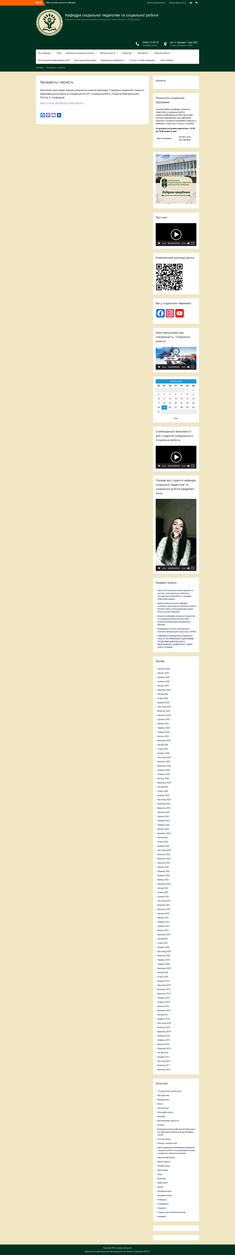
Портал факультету (177, 3)
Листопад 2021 (164, 901)
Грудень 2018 (163, 1019)
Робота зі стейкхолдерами (141, 60)
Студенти (161, 1208)
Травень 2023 (163, 825)
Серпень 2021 (163, 913)
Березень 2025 (164, 740)
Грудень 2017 (163, 1057)
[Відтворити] (159, 243)
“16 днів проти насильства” (169, 1091)
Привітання (162, 1183)
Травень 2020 (163, 964)
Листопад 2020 (164, 951)
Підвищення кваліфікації (111, 60)
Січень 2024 (162, 791)
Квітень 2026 (163, 686)
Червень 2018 (163, 1036)
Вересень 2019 (164, 994)
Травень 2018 (163, 1040)
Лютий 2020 (162, 972)
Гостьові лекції (164, 1139)
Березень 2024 (164, 783)
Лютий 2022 (162, 888)
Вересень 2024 (164, 766)
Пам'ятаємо (162, 1170)
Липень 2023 (163, 816)
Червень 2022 (163, 871)
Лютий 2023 (162, 837)
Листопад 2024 (164, 757)
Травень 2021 (163, 926)
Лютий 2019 (162, 1015)
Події (59, 53)
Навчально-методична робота (80, 53)
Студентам (126, 53)
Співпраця (162, 1200)
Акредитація (163, 1100)
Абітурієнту (143, 53)
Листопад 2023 (164, 799)
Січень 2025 (162, 749)
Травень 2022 (163, 875)
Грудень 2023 (163, 795)
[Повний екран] (192, 243)
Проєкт (160, 1187)
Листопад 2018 (164, 1023)
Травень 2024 (163, 774)
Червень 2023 (163, 821)
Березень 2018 (164, 1048)
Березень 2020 (164, 968)
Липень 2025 (163, 724)
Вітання (160, 1125)
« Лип (175, 418)
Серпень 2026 (163, 669)
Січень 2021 (162, 943)
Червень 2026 (163, 677)
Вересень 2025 (164, 715)
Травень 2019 (163, 1002)
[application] (176, 234)
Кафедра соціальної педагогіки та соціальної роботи (111, 15)
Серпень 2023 (163, 812)
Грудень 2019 (163, 981)
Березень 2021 (164, 934)
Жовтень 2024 (163, 762)
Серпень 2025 (163, 719)
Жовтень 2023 (163, 804)
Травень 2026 (163, 681)
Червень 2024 (163, 770)
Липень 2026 (163, 673)
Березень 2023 (164, 833)
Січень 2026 (162, 698)
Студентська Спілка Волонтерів (171, 1212)
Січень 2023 (162, 842)
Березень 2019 (164, 1010)
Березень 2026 (164, 690)
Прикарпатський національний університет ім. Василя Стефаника (114, 1251)
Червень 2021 (163, 922)
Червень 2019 (163, 998)
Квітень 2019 (163, 1006)
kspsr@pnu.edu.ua (150, 45)
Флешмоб (161, 1216)
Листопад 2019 (164, 985)
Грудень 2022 (163, 846)
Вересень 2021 (164, 909)
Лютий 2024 (162, 787)
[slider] (174, 243)
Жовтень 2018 (163, 1027)
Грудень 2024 (163, 753)
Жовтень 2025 (163, 711)
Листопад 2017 (164, 1061)
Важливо (161, 1116)
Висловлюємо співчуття (168, 1121)
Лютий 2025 (162, 745)
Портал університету (156, 3)
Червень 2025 (163, 728)
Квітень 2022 (163, 880)
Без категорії (163, 1108)
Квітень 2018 (163, 1044)
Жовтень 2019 (163, 989)
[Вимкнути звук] (188, 243)
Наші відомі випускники (85, 60)
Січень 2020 (162, 977)
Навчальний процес (166, 1157)
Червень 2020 (163, 960)
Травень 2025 (163, 732)
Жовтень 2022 (163, 854)
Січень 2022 (162, 892)
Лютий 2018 (162, 1053)
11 (164, 399)
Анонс (160, 1104)
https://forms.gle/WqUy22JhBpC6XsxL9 (62, 103)
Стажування (162, 1204)
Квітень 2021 (163, 930)
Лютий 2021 (162, 939)
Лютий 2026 (162, 694)
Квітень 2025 (163, 736)
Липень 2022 (163, 867)
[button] (176, 234)
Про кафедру (44, 53)
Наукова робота (162, 53)
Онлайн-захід (163, 1166)
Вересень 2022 (164, 859)
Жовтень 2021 (163, 905)
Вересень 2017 (164, 1069)
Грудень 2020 (163, 947)
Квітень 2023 (163, 829)
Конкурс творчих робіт (167, 1143)
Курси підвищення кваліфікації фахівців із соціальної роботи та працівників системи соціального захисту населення (176, 1150)
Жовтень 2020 (163, 956)
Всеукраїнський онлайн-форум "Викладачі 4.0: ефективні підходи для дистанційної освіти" (176, 1132)
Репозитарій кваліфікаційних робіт (54, 60)
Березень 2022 (164, 884)
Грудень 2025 (163, 702)
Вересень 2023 (164, 808)
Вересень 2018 (164, 1031)
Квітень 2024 (163, 778)
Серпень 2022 (163, 863)
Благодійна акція (165, 1112)
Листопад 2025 (164, 707)
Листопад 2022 (164, 850)
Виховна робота (107, 53)
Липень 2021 (163, 918)
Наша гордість (163, 1162)
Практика (161, 1178)
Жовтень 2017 (163, 1065)
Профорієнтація (164, 1191)
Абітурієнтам (163, 1095)
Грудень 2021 (163, 896)
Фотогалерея (167, 60)
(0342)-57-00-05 (151, 42)
